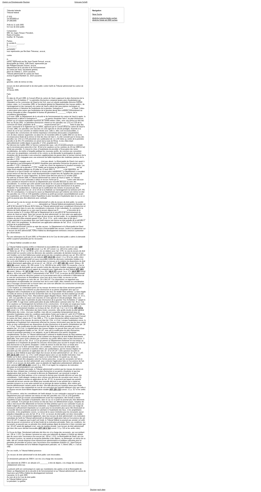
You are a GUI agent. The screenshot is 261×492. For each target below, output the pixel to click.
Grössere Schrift (80, 2)
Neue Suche (97, 14)
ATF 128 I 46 (63, 263)
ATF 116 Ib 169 (13, 355)
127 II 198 (29, 271)
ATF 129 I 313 (55, 389)
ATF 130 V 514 (45, 428)
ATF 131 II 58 (49, 257)
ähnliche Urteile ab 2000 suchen (104, 20)
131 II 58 (30, 249)
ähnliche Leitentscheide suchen (104, 18)
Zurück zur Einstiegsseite (12, 2)
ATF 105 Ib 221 (24, 365)
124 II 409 (76, 271)
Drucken (26, 2)
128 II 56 (10, 265)
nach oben (101, 490)
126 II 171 (52, 271)
